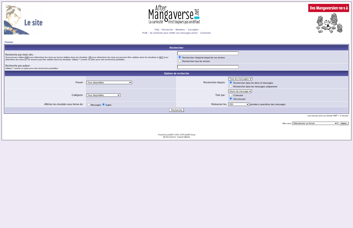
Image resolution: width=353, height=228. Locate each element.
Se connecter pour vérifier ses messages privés (174, 33)
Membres (180, 29)
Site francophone (169, 137)
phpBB (170, 134)
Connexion (205, 33)
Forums (9, 42)
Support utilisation (183, 137)
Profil (144, 33)
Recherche (167, 29)
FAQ (157, 29)
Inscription (193, 29)
